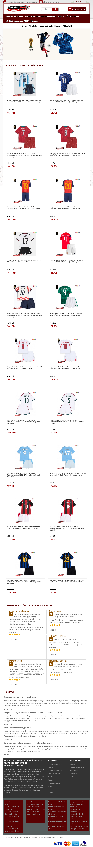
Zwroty (50, 777)
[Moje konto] (81, 2)
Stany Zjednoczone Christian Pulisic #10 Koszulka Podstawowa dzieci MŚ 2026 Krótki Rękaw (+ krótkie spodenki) (24, 315)
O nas (50, 786)
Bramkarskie (50, 16)
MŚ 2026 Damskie (31, 21)
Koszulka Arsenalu (15, 781)
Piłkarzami (18, 16)
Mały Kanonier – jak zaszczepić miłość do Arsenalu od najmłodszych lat (33, 713)
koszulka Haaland (33, 812)
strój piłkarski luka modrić (36, 809)
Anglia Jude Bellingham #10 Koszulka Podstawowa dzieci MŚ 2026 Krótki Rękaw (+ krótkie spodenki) (66, 367)
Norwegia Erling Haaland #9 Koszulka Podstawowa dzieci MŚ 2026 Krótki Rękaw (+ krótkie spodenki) (67, 260)
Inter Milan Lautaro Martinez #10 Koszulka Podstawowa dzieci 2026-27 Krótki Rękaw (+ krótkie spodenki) (24, 581)
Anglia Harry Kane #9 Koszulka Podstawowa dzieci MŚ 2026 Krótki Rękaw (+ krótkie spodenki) (25, 367)
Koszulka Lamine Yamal (35, 804)
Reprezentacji (37, 16)
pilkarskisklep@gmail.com (51, 2)
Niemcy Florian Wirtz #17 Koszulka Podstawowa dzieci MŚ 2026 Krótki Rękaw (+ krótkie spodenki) (25, 260)
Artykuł (72, 777)
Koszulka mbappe (33, 802)
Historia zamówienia (77, 767)
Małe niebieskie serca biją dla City (17, 728)
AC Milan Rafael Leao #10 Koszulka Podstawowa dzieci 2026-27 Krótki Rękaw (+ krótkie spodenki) (23, 527)
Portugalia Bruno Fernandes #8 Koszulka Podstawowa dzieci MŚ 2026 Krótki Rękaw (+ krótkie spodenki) (67, 154)
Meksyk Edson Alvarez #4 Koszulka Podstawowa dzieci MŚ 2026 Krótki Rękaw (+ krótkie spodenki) (66, 314)
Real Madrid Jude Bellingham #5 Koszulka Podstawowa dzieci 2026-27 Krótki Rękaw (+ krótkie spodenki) (67, 421)
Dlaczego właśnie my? (56, 780)
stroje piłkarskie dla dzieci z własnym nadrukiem (77, 816)
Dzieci (27, 16)
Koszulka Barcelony (20, 779)
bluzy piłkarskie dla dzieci (79, 802)
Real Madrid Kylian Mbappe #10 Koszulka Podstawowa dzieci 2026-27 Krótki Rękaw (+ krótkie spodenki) (24, 421)
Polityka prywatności (55, 764)
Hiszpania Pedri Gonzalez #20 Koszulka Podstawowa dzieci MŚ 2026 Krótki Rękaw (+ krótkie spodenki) (67, 207)
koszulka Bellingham (34, 814)
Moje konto (74, 764)
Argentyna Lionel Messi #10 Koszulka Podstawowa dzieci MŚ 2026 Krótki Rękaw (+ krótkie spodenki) (24, 101)
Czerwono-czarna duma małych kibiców (20, 697)
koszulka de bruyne (33, 807)
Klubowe (9, 16)
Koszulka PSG (27, 781)
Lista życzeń (74, 770)
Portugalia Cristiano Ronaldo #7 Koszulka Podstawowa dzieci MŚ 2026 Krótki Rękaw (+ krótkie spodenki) (24, 155)
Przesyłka (51, 767)
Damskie (60, 16)
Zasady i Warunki (54, 783)
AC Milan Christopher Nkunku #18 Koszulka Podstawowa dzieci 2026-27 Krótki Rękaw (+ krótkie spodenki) (67, 528)
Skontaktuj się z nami (55, 770)
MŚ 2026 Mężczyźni (14, 21)
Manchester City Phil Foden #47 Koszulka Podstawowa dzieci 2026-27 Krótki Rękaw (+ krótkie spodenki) (68, 474)
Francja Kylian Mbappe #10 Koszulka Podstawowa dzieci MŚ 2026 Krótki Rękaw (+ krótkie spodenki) (66, 101)
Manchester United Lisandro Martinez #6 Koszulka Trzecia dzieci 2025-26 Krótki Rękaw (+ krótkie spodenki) (26, 629)
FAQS (50, 789)
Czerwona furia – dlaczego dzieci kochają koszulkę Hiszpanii (29, 743)
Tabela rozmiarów (54, 774)
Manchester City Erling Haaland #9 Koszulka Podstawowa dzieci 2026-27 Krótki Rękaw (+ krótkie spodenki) (24, 475)
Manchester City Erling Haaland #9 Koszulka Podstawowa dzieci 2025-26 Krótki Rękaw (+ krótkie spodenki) (66, 645)
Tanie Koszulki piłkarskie (39, 837)
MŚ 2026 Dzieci (72, 16)
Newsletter (73, 774)
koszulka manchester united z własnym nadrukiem (12, 823)
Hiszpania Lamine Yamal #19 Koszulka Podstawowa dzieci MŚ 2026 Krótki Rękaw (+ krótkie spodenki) (24, 207)
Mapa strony (52, 796)
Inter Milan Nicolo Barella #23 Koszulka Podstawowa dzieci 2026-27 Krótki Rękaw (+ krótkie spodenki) (67, 580)
